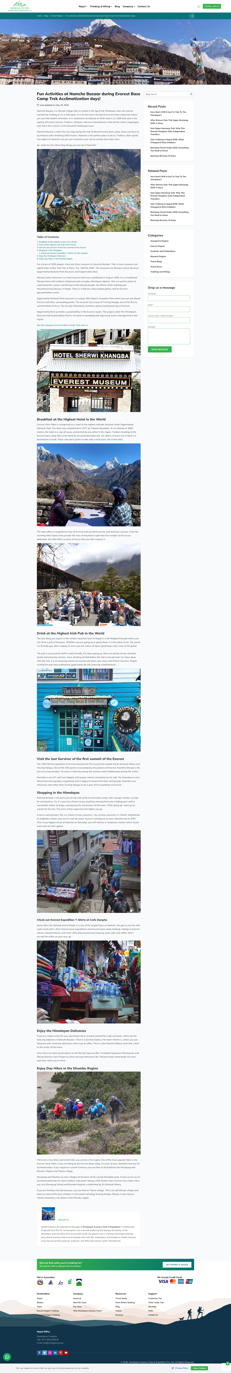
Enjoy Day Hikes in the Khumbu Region (55, 259)
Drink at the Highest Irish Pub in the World (57, 244)
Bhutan (40, 1302)
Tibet (39, 1306)
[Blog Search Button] (191, 94)
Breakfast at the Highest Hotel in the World (58, 242)
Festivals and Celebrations (163, 251)
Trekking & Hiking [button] (100, 6)
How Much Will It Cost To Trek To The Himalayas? (168, 113)
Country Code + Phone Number (160, 316)
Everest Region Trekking (48, 1311)
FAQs (150, 1311)
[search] (198, 7)
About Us (77, 1298)
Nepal (39, 1298)
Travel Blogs (156, 261)
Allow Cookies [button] (199, 1368)
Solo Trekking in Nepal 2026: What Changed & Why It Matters (167, 141)
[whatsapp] (7, 1357)
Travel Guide (121, 1298)
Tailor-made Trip (156, 1302)
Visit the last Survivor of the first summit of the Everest (62, 247)
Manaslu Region (158, 256)
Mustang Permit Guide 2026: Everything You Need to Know (169, 149)
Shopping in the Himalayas (50, 250)
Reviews (119, 1315)
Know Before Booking (125, 1302)
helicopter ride (103, 439)
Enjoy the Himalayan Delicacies (52, 256)
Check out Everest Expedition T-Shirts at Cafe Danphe (64, 253)
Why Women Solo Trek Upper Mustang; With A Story (169, 121)
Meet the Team (79, 1302)
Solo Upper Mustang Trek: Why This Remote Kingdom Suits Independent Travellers (167, 131)
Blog (117, 6)
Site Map (152, 1306)
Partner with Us (212, 6)
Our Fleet (77, 1306)
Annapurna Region (159, 241)
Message (151, 327)
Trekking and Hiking (160, 271)
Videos (119, 1311)
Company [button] (128, 6)
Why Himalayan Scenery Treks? (87, 1311)
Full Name (152, 294)
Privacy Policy (181, 1368)
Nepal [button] (82, 6)
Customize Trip (155, 1298)
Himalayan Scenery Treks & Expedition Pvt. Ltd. (151, 1362)
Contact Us (144, 6)
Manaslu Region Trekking (48, 1315)
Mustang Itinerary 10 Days (163, 156)
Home (39, 16)
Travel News (156, 266)
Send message (159, 349)
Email (150, 305)
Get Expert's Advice (177, 1264)
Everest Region (57, 16)
